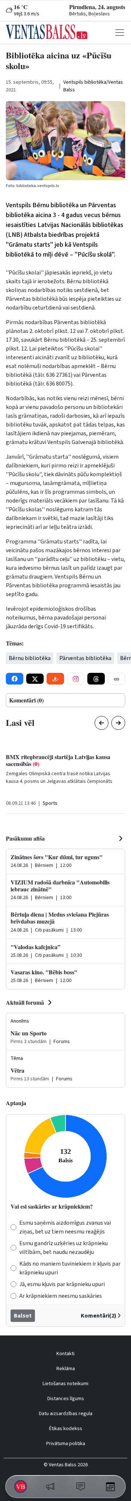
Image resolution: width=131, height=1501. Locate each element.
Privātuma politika (65, 1443)
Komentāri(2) (98, 1316)
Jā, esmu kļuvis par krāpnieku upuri (62, 1284)
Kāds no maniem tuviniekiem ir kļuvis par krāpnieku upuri (69, 1268)
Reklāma (65, 1368)
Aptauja (16, 1103)
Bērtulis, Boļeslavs (89, 14)
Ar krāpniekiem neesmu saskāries (60, 1296)
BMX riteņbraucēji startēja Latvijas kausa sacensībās (58, 760)
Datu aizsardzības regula (65, 1413)
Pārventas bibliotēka (85, 658)
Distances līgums (65, 1398)
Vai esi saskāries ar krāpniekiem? (52, 1206)
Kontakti (65, 1353)
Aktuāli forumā (25, 1002)
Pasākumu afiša (25, 838)
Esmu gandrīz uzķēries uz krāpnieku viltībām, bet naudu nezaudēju (63, 1247)
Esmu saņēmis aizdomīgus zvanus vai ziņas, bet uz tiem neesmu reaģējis (65, 1227)
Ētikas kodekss (65, 1428)
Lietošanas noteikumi (65, 1383)
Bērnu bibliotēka (30, 658)
